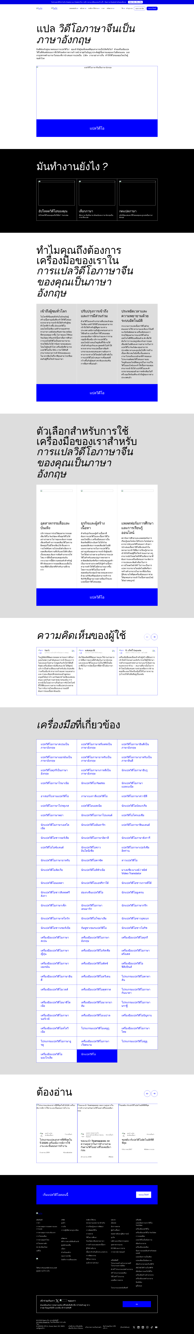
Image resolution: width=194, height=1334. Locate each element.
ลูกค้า (63, 1223)
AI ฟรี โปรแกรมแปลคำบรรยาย (122, 1269)
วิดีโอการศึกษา (91, 1237)
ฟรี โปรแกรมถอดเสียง (119, 1273)
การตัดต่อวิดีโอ (91, 1230)
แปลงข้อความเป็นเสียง (144, 1257)
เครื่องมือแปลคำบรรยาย (144, 1278)
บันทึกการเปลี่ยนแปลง (69, 1259)
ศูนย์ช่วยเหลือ (66, 1245)
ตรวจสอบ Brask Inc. (43, 1322)
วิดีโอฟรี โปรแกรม (117, 1276)
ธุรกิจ (113, 1237)
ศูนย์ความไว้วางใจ (43, 1271)
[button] (73, 8)
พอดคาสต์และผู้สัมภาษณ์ (120, 1234)
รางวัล (63, 1226)
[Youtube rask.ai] (156, 1327)
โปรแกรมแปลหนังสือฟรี (119, 1288)
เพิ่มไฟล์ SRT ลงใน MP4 (144, 1268)
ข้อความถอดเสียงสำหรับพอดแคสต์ (146, 1252)
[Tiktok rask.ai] (151, 1327)
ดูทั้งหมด (139, 1286)
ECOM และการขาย (118, 1248)
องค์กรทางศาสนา (92, 1263)
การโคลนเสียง (41, 1236)
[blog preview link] (56, 1133)
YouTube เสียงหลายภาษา (95, 1241)
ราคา (103, 8)
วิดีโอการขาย (91, 1259)
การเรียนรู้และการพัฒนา (95, 1226)
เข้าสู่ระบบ (129, 8)
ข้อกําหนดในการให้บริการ (109, 1327)
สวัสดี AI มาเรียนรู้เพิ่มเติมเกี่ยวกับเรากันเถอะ (75, 1327)
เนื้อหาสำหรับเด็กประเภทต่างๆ (96, 1252)
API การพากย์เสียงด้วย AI (70, 1241)
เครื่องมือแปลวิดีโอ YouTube (146, 1232)
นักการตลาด (115, 1226)
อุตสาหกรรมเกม (117, 1245)
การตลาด (89, 1234)
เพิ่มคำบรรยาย (141, 1243)
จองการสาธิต (66, 1256)
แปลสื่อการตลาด (117, 1280)
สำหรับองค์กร (66, 1252)
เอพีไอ (38, 1251)
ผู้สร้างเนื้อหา (115, 1230)
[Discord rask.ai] (142, 1327)
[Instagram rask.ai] (147, 1327)
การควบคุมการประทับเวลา (46, 1232)
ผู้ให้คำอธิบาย (91, 1248)
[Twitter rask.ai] (134, 1327)
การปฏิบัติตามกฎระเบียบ (70, 1230)
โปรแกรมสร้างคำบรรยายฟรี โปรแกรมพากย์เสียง (121, 1264)
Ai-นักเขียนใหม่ (41, 1247)
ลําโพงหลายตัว (41, 1243)
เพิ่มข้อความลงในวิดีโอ (144, 1271)
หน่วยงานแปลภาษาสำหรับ (95, 1223)
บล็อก (63, 1249)
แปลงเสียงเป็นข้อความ (144, 1260)
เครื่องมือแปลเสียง (142, 1247)
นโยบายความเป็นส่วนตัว (93, 1327)
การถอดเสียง (140, 1236)
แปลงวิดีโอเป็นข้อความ (144, 1240)
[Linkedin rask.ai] (138, 1327)
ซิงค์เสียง (139, 1282)
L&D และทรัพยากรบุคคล (120, 1241)
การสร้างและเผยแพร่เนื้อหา (95, 1245)
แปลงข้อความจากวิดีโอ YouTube (144, 1224)
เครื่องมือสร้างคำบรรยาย (144, 1275)
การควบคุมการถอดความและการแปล (46, 1228)
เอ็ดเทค (113, 1223)
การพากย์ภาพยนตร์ (118, 1252)
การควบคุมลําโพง (42, 1240)
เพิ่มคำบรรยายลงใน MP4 (145, 1264)
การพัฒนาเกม (91, 1255)
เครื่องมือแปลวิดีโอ (142, 1229)
